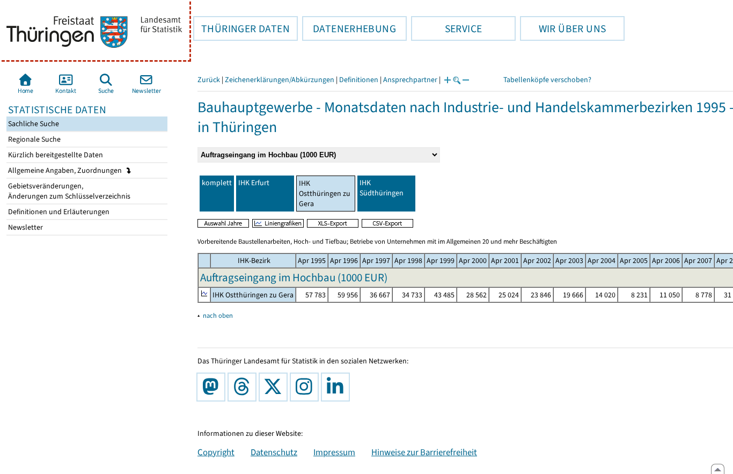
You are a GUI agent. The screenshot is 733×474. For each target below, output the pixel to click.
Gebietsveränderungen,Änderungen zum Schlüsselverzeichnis (68, 191)
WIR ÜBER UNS (563, 28)
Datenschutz (274, 452)
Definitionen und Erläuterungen (57, 212)
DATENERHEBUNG (349, 28)
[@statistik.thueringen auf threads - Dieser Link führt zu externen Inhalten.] (244, 387)
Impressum (334, 452)
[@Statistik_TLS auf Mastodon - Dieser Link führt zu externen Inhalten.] (213, 387)
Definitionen (358, 80)
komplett (217, 183)
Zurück (208, 80)
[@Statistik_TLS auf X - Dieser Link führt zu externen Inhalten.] (275, 387)
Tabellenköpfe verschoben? (547, 80)
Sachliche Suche (32, 124)
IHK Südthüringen (382, 188)
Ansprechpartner (410, 80)
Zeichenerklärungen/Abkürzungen (279, 80)
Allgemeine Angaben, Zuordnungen (65, 170)
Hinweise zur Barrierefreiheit (424, 452)
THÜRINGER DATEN (241, 28)
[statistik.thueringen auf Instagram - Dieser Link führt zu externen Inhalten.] (306, 387)
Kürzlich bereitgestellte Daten (54, 155)
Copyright (215, 452)
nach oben (218, 315)
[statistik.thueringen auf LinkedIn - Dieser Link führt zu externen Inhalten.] (337, 387)
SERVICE (446, 28)
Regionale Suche (33, 139)
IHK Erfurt (253, 183)
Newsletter (24, 227)
